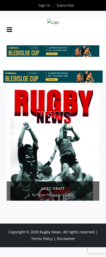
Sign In (44, 5)
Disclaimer (66, 238)
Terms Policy (42, 238)
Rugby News (46, 194)
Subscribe (65, 5)
